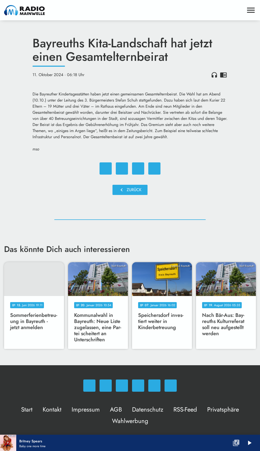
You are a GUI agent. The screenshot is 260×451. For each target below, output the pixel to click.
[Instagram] (122, 385)
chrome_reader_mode (223, 74)
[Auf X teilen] (122, 168)
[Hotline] (171, 385)
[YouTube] (138, 385)
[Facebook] (106, 385)
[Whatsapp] (89, 385)
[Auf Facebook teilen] (106, 168)
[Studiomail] (154, 385)
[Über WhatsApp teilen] (138, 168)
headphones (214, 74)
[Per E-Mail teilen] (154, 168)
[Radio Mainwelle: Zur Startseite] (124, 10)
